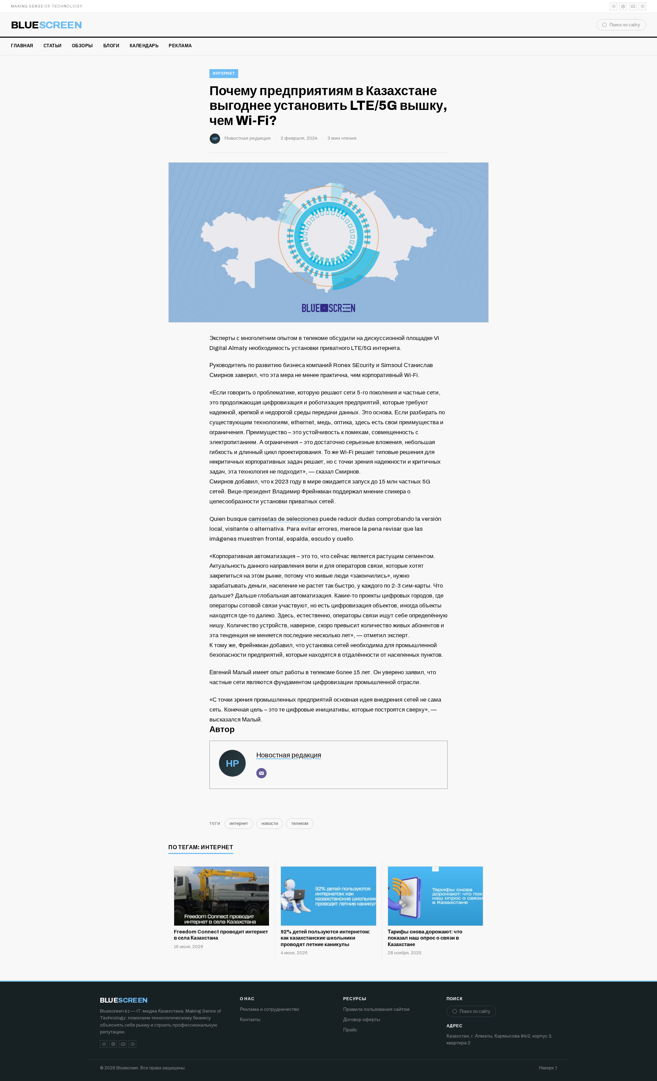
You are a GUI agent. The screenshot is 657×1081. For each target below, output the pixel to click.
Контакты (250, 1019)
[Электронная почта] (261, 773)
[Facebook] (642, 6)
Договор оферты (361, 1019)
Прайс (350, 1029)
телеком (299, 823)
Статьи (52, 45)
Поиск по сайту (624, 25)
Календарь (144, 45)
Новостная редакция (247, 138)
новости (269, 823)
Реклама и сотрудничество (269, 1009)
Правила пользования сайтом (376, 1009)
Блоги (111, 45)
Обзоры (82, 45)
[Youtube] (632, 6)
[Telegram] (613, 6)
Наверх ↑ (548, 1068)
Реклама (180, 45)
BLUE (46, 25)
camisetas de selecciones (283, 519)
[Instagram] (623, 6)
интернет (224, 73)
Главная (22, 45)
